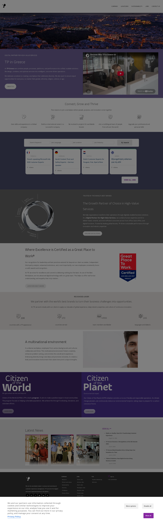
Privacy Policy (14, 516)
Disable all (147, 506)
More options (131, 506)
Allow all (148, 516)
